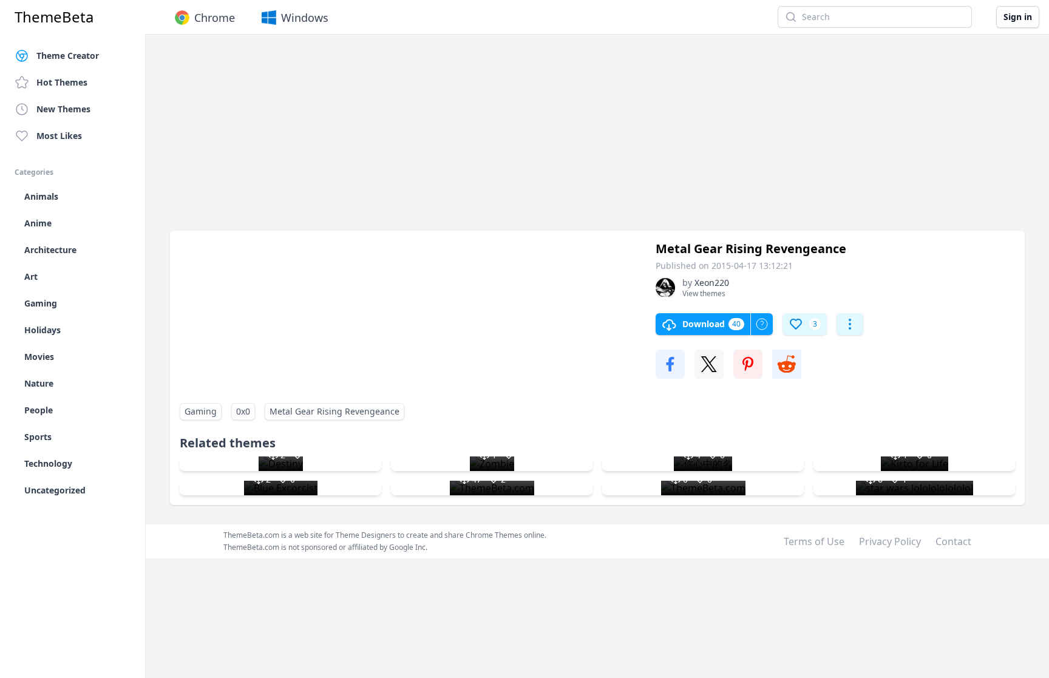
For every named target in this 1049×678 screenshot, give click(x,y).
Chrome (214, 17)
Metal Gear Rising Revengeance (334, 411)
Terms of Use (814, 541)
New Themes (63, 109)
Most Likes (59, 135)
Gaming (201, 411)
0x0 (243, 411)
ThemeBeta (54, 17)
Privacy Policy (890, 541)
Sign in (1017, 16)
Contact (953, 541)
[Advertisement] (534, 138)
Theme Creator (67, 55)
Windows (304, 17)
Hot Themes (61, 82)
